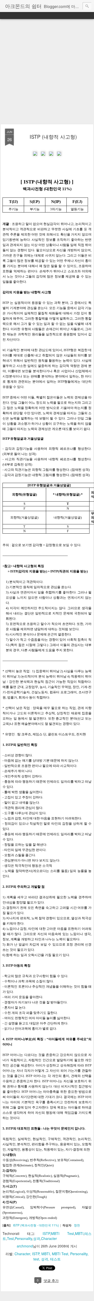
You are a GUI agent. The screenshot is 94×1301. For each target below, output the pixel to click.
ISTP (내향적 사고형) (53, 136)
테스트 (55, 1258)
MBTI (79, 1233)
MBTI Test (62, 1233)
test (36, 1258)
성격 (36, 1238)
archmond (25, 1245)
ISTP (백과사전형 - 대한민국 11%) (36, 1225)
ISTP (46, 1233)
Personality (23, 1238)
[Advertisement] (47, 72)
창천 (77, 1225)
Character (49, 1238)
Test (10, 1238)
